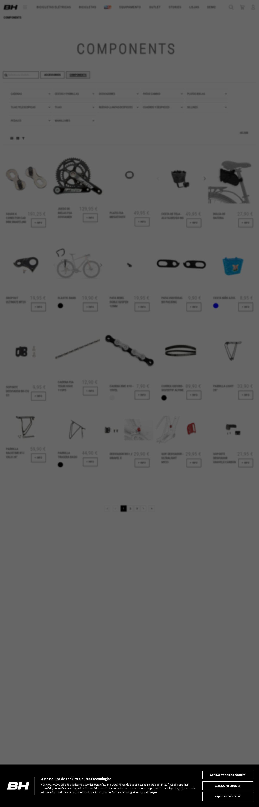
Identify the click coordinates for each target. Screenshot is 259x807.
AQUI (179, 788)
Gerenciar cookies (227, 786)
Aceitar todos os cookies (227, 775)
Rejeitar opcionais (227, 796)
